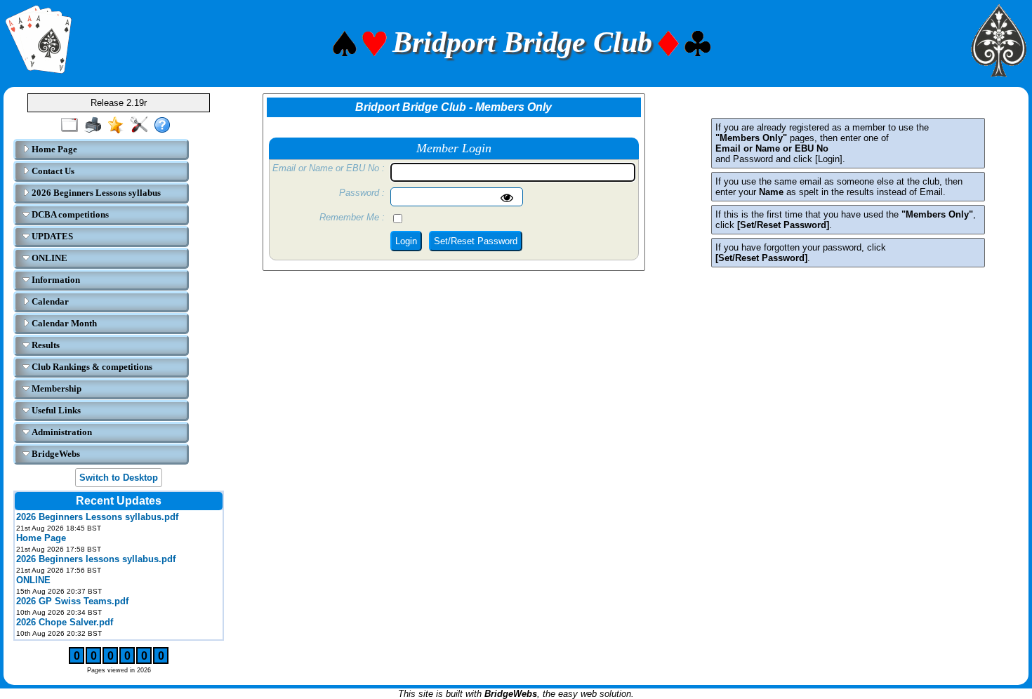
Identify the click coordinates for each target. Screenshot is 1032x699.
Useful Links (55, 410)
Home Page (53, 149)
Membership (55, 388)
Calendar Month (63, 323)
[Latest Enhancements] (119, 125)
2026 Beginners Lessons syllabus (95, 192)
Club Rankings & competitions (90, 366)
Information (54, 279)
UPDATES (51, 236)
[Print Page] (95, 125)
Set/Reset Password (475, 241)
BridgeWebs (54, 453)
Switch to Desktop (118, 477)
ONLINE (48, 258)
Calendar (49, 301)
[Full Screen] (72, 125)
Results (44, 345)
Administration (60, 432)
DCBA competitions (69, 214)
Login (406, 241)
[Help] (165, 125)
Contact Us (51, 171)
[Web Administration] (142, 125)
